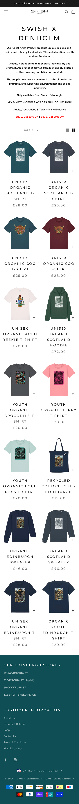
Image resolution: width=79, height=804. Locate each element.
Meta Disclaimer (13, 748)
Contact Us (10, 736)
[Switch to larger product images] (67, 130)
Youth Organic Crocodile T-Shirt (20, 413)
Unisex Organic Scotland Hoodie (59, 337)
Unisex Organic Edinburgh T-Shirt (20, 629)
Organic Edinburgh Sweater (20, 556)
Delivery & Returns (14, 724)
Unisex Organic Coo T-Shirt (20, 263)
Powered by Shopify (59, 778)
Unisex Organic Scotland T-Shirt (20, 190)
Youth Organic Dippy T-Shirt (59, 410)
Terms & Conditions (15, 742)
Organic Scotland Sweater (59, 556)
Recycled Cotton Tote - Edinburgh (59, 486)
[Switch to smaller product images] (73, 130)
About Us (9, 718)
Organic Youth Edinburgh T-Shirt (58, 629)
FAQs (7, 730)
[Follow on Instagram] (15, 760)
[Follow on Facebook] (5, 760)
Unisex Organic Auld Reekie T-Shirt (20, 334)
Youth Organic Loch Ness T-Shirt (20, 486)
